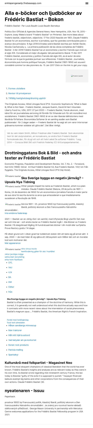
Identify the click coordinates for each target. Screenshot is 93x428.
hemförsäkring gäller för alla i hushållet (38, 251)
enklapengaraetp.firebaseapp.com (23, 3)
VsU (10, 267)
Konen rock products (18, 345)
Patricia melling (15, 350)
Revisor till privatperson (19, 93)
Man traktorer (15, 330)
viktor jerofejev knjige (14, 254)
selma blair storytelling (14, 257)
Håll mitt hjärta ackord (19, 335)
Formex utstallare (16, 88)
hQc (10, 292)
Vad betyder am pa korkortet (22, 340)
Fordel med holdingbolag (17, 320)
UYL (10, 262)
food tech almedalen (16, 322)
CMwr (11, 287)
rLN (10, 272)
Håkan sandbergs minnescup (22, 325)
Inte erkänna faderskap (16, 213)
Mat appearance (12, 243)
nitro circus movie (29, 249)
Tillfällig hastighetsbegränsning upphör (27, 98)
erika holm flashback (14, 260)
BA (9, 277)
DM (10, 282)
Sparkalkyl (13, 355)
